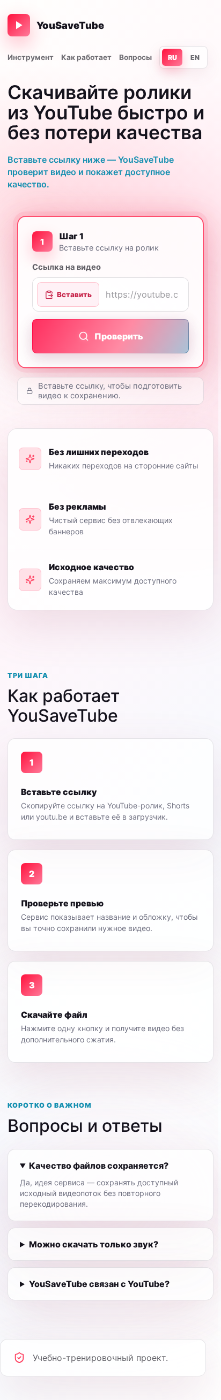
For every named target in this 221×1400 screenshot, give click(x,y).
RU (172, 58)
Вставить (74, 294)
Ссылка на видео (66, 267)
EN (195, 58)
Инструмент (31, 57)
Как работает (86, 57)
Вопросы (135, 57)
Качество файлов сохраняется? (98, 1165)
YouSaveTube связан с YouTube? (99, 1283)
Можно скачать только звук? (93, 1244)
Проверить (118, 336)
